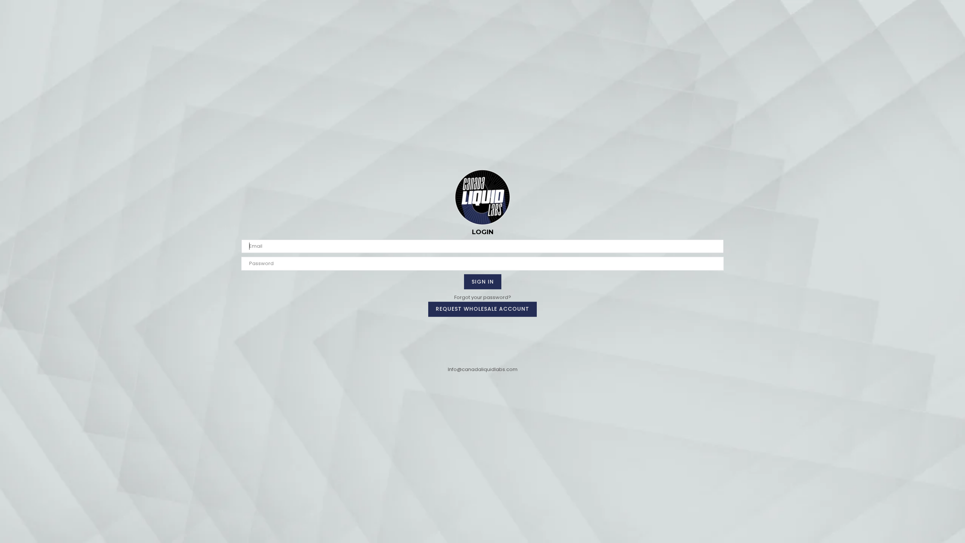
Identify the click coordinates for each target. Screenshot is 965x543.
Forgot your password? (482, 297)
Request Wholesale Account (482, 309)
